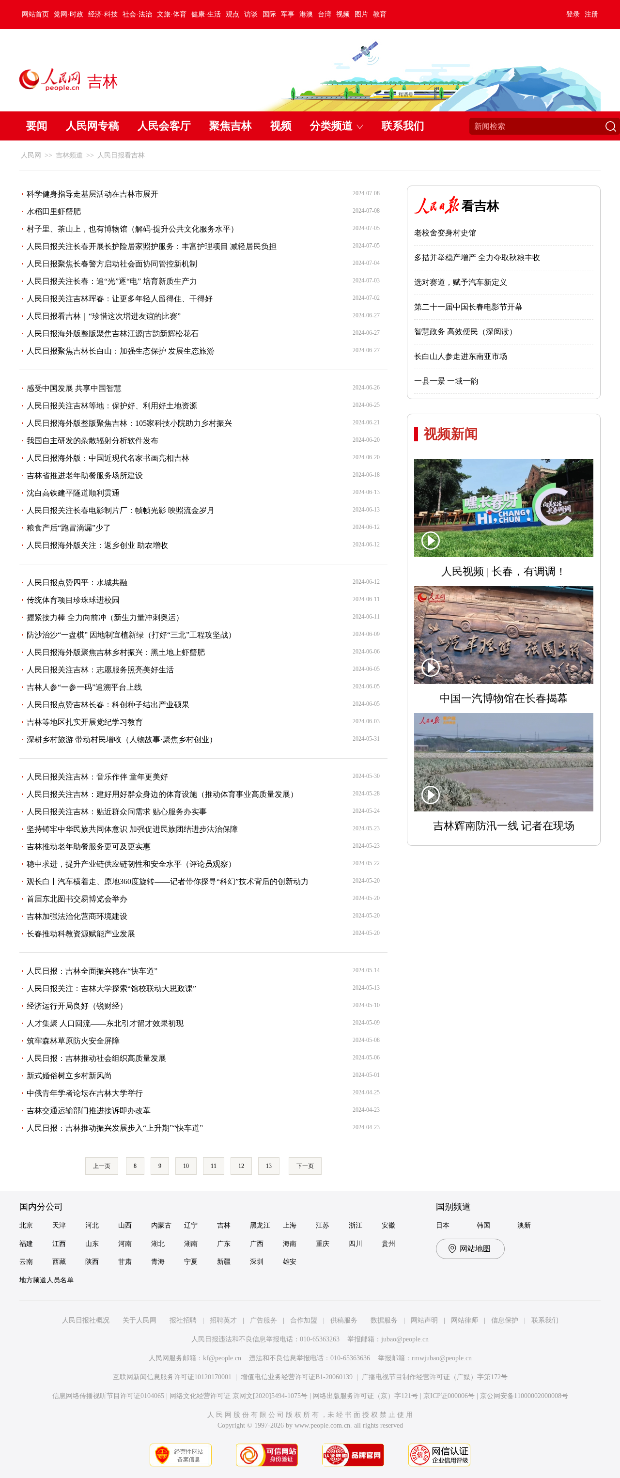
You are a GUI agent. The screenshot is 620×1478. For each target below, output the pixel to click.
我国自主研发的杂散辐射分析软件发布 (92, 440)
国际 (269, 14)
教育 (380, 14)
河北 (92, 1225)
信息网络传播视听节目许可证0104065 (108, 1396)
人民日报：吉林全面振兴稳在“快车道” (92, 971)
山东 (92, 1243)
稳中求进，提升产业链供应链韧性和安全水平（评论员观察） (131, 864)
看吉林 (480, 206)
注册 (591, 14)
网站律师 (464, 1320)
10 (186, 1166)
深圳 (257, 1261)
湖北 (158, 1243)
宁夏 (191, 1261)
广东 (224, 1243)
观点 (232, 14)
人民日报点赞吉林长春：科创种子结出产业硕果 (108, 704)
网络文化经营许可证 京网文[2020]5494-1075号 (239, 1396)
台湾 (324, 14)
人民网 (31, 155)
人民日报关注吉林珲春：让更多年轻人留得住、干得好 (120, 299)
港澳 (306, 14)
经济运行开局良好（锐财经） (77, 1006)
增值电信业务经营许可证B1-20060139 (297, 1377)
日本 (443, 1225)
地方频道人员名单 (46, 1280)
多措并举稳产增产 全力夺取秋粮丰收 (477, 257)
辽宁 (191, 1225)
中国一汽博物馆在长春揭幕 (504, 698)
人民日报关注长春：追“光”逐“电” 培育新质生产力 (112, 281)
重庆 (322, 1243)
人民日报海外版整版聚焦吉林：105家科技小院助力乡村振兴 (129, 423)
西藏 (59, 1261)
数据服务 (384, 1320)
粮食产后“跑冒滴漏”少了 (69, 528)
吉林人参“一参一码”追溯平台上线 (84, 687)
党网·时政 (68, 14)
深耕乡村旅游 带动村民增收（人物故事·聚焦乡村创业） (122, 739)
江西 (59, 1243)
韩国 (483, 1225)
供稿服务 (343, 1320)
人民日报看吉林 (121, 155)
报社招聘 (183, 1320)
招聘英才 (223, 1320)
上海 (289, 1225)
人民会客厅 (164, 126)
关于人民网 (139, 1320)
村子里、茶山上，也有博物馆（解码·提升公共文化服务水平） (132, 229)
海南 (289, 1243)
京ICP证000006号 (449, 1396)
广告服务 (263, 1320)
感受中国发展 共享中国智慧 (74, 388)
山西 (125, 1225)
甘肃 (125, 1261)
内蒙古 (161, 1225)
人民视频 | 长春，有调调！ (503, 571)
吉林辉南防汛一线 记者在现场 (503, 826)
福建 (26, 1243)
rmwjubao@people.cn (442, 1358)
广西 (257, 1243)
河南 (125, 1243)
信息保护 (504, 1320)
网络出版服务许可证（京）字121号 (365, 1396)
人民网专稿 (92, 126)
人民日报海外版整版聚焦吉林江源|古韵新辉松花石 (113, 333)
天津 (59, 1225)
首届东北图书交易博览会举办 (77, 899)
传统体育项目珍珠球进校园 (73, 600)
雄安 (289, 1261)
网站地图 (475, 1249)
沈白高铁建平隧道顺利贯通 (73, 493)
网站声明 (424, 1320)
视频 (343, 14)
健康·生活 (206, 14)
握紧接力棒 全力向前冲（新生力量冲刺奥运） (105, 617)
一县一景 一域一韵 (446, 381)
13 (269, 1166)
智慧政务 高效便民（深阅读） (465, 331)
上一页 (101, 1166)
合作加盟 (303, 1320)
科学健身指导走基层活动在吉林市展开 (92, 194)
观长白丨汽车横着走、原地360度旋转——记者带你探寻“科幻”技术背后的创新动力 (168, 881)
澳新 (524, 1225)
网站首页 (35, 14)
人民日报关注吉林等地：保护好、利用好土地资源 (112, 406)
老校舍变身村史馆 (445, 233)
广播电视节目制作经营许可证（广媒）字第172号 (435, 1377)
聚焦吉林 (230, 126)
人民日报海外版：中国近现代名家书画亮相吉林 (108, 458)
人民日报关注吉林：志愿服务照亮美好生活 (100, 670)
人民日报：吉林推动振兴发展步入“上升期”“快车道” (115, 1128)
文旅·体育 (171, 14)
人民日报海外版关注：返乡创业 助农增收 (97, 545)
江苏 (322, 1225)
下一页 (305, 1166)
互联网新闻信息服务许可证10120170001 (172, 1377)
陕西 (92, 1261)
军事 (287, 14)
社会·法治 (137, 14)
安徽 (388, 1225)
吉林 (224, 1225)
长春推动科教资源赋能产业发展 (81, 934)
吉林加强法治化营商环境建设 (77, 916)
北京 (26, 1225)
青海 (158, 1261)
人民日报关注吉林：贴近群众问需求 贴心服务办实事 (117, 812)
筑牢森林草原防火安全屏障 (73, 1041)
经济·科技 (103, 14)
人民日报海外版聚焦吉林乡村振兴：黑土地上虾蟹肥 (116, 652)
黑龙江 (260, 1225)
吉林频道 (69, 155)
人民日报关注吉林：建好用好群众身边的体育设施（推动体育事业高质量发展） (162, 794)
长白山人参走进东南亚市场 (460, 356)
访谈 (251, 14)
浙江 (355, 1225)
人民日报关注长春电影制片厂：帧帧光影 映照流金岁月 (121, 510)
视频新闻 (451, 433)
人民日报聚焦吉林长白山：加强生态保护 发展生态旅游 (121, 351)
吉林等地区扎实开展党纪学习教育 (85, 722)
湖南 (191, 1243)
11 (214, 1166)
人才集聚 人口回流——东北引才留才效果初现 (105, 1023)
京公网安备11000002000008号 (524, 1396)
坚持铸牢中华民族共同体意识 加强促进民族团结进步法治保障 (132, 829)
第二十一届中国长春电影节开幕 (468, 307)
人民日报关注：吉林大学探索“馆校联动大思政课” (111, 988)
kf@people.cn (222, 1358)
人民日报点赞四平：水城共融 (77, 582)
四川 (355, 1243)
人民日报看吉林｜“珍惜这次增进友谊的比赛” (104, 316)
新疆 (224, 1261)
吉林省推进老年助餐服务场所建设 (85, 475)
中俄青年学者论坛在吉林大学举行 (85, 1093)
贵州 (388, 1243)
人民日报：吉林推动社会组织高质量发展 (96, 1058)
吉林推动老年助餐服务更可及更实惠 (89, 846)
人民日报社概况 (85, 1320)
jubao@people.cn (405, 1339)
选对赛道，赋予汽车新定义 (460, 282)
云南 (26, 1261)
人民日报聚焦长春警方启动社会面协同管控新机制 (112, 264)
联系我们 (403, 126)
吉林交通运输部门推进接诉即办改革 (89, 1110)
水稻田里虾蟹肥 (54, 211)
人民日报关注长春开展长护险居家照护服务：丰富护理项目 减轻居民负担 (152, 246)
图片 (361, 14)
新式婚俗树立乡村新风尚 (69, 1076)
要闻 (36, 126)
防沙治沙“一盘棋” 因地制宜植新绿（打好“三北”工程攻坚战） (131, 635)
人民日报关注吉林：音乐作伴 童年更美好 (97, 777)
